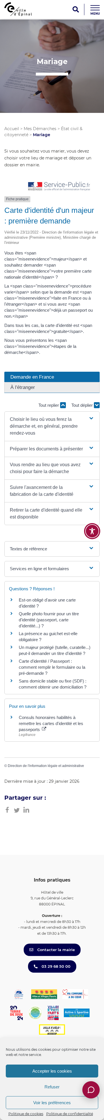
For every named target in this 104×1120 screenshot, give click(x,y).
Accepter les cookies (52, 1071)
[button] (51, 426)
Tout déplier (82, 405)
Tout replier (49, 405)
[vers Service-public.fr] (59, 187)
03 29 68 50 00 (55, 966)
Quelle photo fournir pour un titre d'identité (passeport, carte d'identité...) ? (49, 619)
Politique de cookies (25, 1114)
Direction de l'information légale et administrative (46, 766)
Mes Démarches (40, 128)
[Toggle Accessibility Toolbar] (92, 531)
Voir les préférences (52, 1102)
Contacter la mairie (55, 949)
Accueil (11, 128)
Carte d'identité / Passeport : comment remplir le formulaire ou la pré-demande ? (52, 667)
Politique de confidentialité (69, 1114)
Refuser (52, 1086)
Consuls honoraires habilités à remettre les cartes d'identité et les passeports (51, 723)
